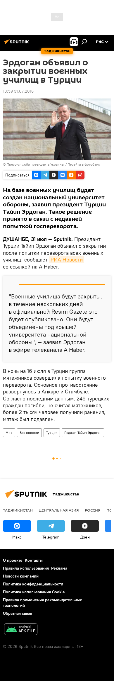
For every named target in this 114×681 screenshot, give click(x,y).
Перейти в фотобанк (84, 164)
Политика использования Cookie (34, 592)
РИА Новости (67, 259)
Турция (51, 432)
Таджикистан (18, 510)
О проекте (13, 560)
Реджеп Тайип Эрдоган (82, 432)
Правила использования (26, 568)
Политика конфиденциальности (33, 584)
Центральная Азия (59, 510)
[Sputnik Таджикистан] (17, 44)
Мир (9, 432)
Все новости (29, 432)
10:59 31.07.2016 (18, 91)
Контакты (34, 560)
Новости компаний (21, 576)
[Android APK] (21, 629)
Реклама (59, 568)
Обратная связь (17, 613)
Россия (93, 510)
